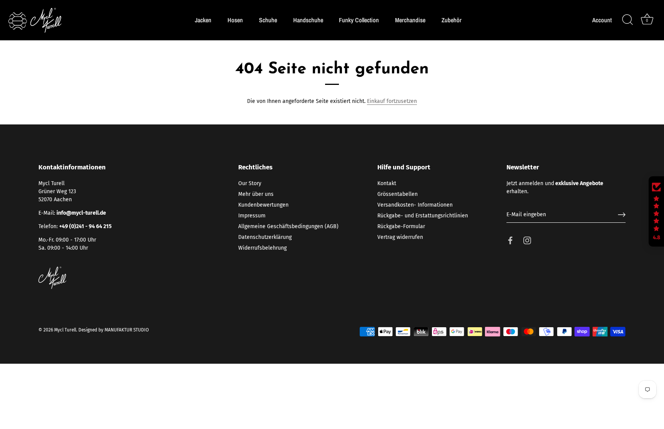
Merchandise (410, 20)
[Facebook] (510, 240)
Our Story (249, 183)
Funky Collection (359, 20)
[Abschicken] (622, 215)
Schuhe (268, 20)
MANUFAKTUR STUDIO (127, 330)
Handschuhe (308, 20)
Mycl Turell (65, 330)
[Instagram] (527, 240)
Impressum (252, 215)
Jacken (203, 20)
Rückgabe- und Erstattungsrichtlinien (422, 215)
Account (602, 20)
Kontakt (386, 183)
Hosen (235, 20)
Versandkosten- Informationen (415, 205)
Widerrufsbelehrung (262, 248)
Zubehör (451, 20)
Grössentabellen (397, 194)
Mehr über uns (256, 194)
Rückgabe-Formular (401, 226)
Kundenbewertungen (263, 205)
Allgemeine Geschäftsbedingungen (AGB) (288, 226)
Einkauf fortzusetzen (392, 101)
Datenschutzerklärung (265, 237)
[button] (656, 211)
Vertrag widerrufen (400, 237)
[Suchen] (627, 20)
